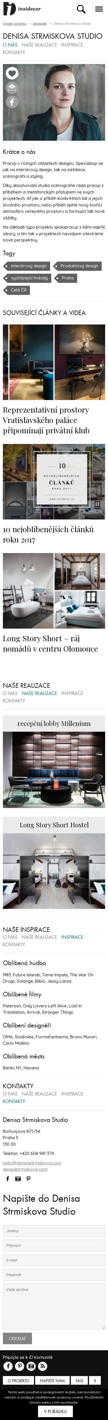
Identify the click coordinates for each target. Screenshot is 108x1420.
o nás (10, 45)
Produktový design (79, 265)
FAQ (79, 1380)
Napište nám (52, 1380)
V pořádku (55, 1411)
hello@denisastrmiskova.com (32, 1163)
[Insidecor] (22, 9)
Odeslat (17, 1338)
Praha (68, 278)
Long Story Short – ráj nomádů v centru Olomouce (50, 643)
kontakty (14, 52)
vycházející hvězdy (29, 278)
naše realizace (39, 45)
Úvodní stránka (14, 24)
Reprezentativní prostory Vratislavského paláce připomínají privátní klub (46, 419)
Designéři (40, 24)
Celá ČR (18, 290)
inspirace (72, 45)
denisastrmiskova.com (25, 1169)
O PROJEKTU (18, 1380)
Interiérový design (29, 265)
